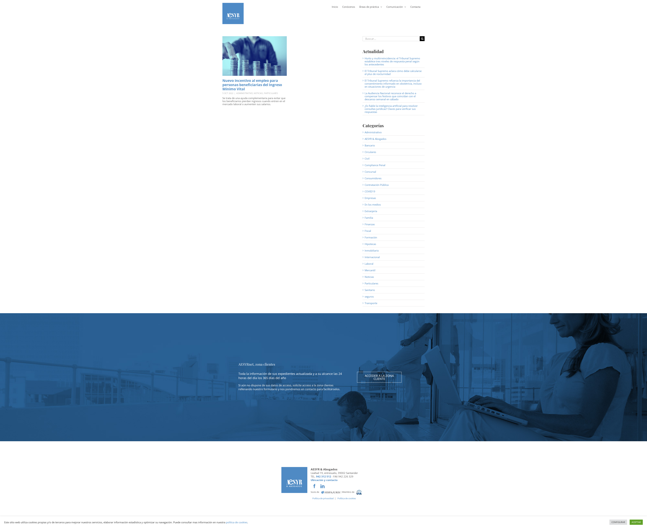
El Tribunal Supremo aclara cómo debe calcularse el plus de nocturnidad (393, 72)
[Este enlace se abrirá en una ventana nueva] (330, 492)
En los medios (373, 204)
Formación (371, 237)
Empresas (370, 197)
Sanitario (370, 289)
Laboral (369, 263)
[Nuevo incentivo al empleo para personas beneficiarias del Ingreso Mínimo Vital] (254, 56)
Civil (367, 158)
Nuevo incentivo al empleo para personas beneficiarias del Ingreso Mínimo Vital (252, 84)
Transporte (371, 303)
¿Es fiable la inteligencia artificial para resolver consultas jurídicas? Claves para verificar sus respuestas (391, 109)
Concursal (370, 171)
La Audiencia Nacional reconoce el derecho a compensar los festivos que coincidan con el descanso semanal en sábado (390, 96)
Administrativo (244, 93)
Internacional (372, 257)
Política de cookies (346, 498)
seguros (369, 296)
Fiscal (368, 230)
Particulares (271, 93)
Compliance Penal (375, 165)
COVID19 (370, 191)
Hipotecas (370, 243)
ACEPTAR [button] (636, 522)
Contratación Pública (377, 184)
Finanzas (370, 224)
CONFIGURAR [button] (618, 522)
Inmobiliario (372, 250)
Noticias (258, 93)
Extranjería (371, 211)
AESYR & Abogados (375, 138)
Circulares (370, 151)
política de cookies (236, 522)
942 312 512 (323, 476)
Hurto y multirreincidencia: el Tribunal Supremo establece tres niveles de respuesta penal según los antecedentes (392, 61)
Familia (369, 217)
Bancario (370, 145)
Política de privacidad (323, 498)
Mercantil (370, 270)
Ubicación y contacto (324, 480)
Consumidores (373, 178)
